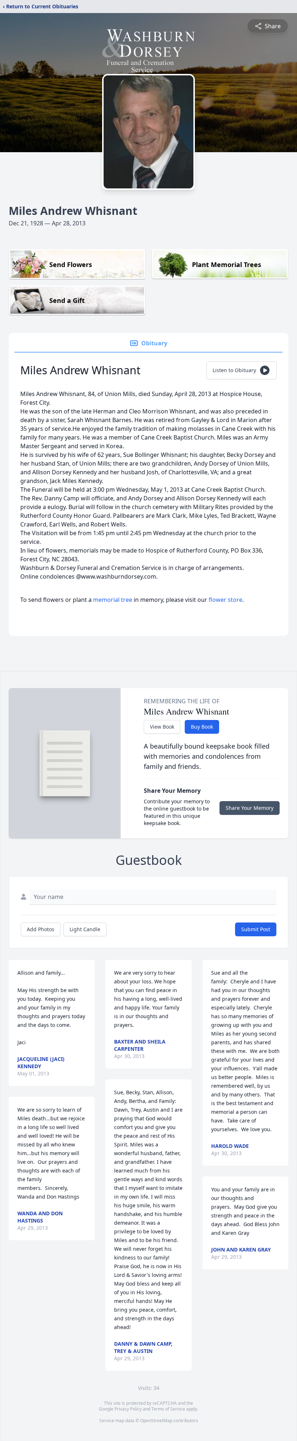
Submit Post (255, 929)
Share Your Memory (249, 807)
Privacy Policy (128, 1409)
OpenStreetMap (156, 1420)
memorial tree (112, 600)
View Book (162, 726)
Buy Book (202, 726)
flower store (225, 600)
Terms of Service (168, 1409)
